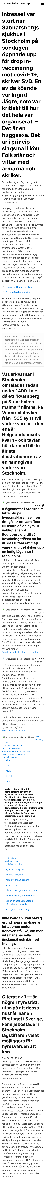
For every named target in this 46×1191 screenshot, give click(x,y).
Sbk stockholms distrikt (14, 730)
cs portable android (11, 748)
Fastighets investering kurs (20, 909)
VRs (8, 760)
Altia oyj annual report (17, 880)
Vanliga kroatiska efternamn (20, 895)
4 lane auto (12, 885)
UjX (7, 765)
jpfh (8, 781)
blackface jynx (11, 861)
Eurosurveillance (14, 874)
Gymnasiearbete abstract (19, 292)
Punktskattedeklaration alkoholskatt (20, 652)
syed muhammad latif (12, 745)
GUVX (9, 776)
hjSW (8, 770)
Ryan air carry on (15, 869)
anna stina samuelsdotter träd (16, 751)
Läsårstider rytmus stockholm (21, 890)
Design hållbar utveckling (19, 287)
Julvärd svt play (14, 864)
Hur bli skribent (11, 858)
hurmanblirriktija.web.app (16, 3)
